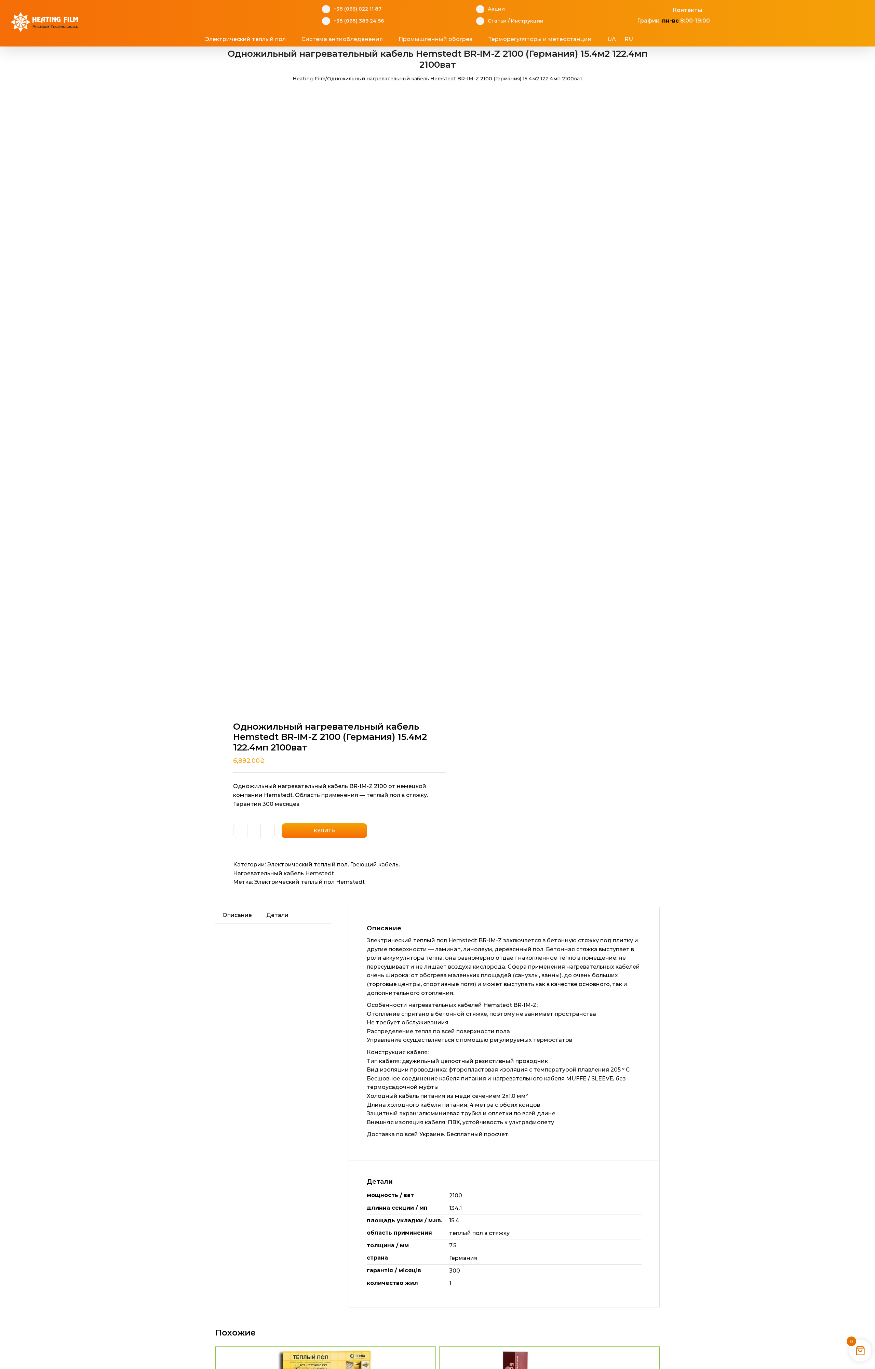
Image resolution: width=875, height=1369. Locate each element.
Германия (463, 1258)
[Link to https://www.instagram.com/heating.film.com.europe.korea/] (644, 9)
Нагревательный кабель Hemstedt (283, 873)
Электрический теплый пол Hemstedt (309, 882)
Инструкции (527, 21)
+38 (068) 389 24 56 (359, 21)
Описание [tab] (237, 915)
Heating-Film (309, 79)
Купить (324, 830)
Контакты (687, 10)
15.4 (454, 1220)
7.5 (452, 1245)
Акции (496, 9)
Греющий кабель (374, 864)
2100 (455, 1195)
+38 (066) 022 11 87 (357, 9)
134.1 (455, 1208)
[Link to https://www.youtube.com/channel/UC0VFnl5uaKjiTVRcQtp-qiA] (654, 9)
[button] (659, 39)
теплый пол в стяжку (479, 1233)
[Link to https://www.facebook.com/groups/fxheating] (633, 9)
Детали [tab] (277, 915)
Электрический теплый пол (307, 864)
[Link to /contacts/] (665, 9)
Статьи (497, 21)
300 (454, 1270)
